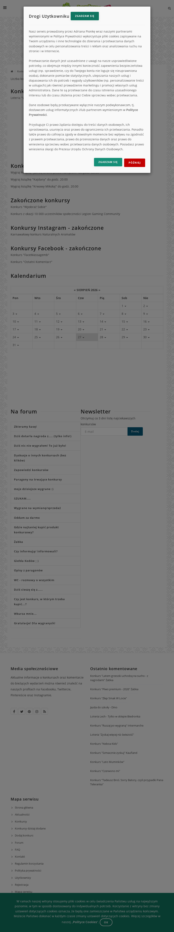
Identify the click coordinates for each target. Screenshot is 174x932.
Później (135, 162)
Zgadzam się (84, 16)
